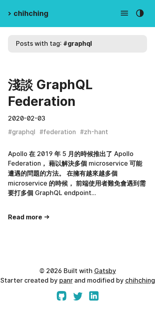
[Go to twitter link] (78, 298)
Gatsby (105, 271)
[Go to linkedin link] (94, 298)
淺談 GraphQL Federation (50, 93)
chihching (140, 280)
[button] (125, 13)
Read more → (29, 217)
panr (66, 280)
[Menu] (125, 13)
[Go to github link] (61, 298)
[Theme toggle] (140, 13)
